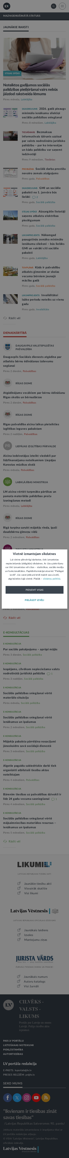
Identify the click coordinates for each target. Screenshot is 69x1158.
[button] (34, 600)
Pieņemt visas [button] (35, 590)
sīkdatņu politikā (51, 579)
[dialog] (34, 579)
